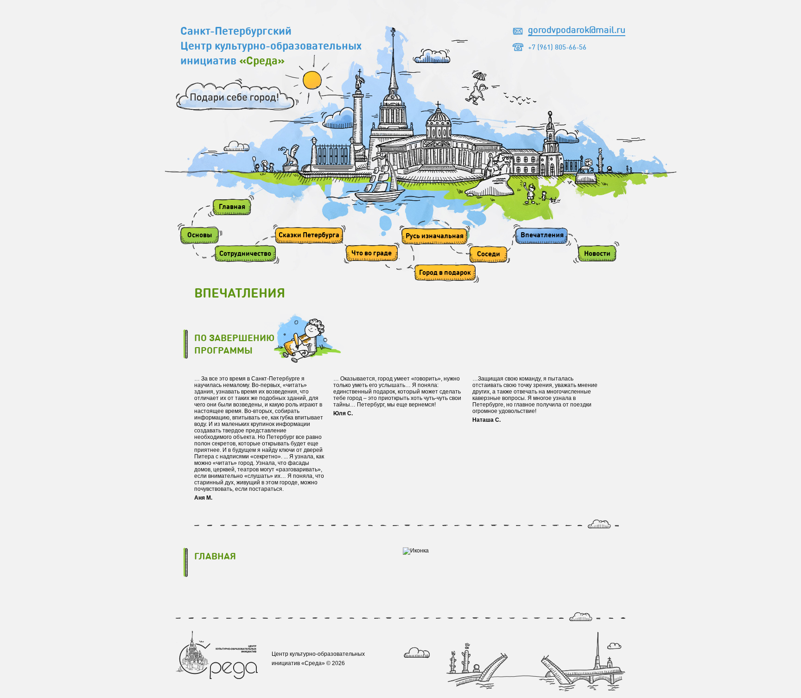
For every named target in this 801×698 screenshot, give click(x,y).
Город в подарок (445, 272)
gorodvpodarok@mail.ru (576, 29)
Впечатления (542, 234)
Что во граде (371, 252)
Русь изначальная (435, 235)
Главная (232, 206)
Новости (597, 253)
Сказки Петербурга (309, 234)
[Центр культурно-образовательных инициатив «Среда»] (217, 677)
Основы (199, 234)
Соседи (488, 253)
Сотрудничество (245, 253)
